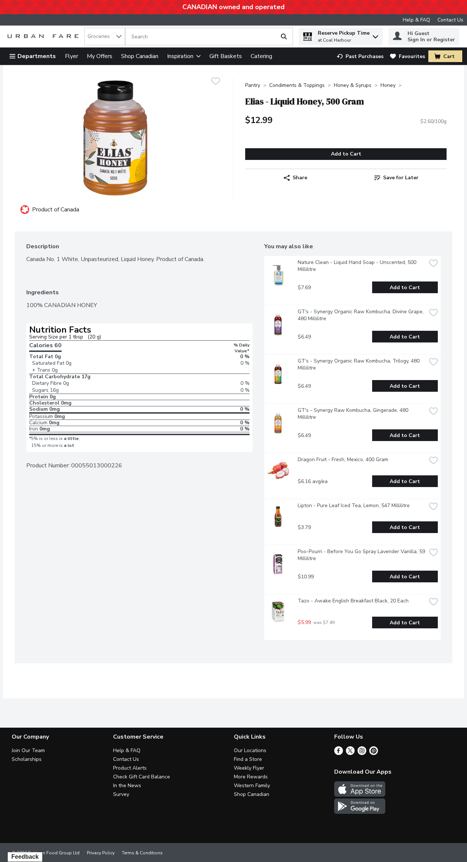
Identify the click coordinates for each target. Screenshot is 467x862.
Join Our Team (28, 750)
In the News (127, 785)
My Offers (99, 56)
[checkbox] (215, 82)
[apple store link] (359, 795)
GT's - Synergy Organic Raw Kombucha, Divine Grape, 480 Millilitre (361, 315)
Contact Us (450, 19)
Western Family (252, 785)
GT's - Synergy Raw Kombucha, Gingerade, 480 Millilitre (354, 414)
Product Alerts (130, 768)
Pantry (252, 85)
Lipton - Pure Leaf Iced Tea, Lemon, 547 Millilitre (354, 505)
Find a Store (248, 759)
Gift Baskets (225, 56)
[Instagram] (362, 753)
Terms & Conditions (142, 853)
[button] (375, 35)
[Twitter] (350, 753)
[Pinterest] (373, 753)
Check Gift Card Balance (141, 776)
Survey (121, 794)
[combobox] (104, 36)
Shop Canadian (139, 56)
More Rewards (251, 776)
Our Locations (250, 750)
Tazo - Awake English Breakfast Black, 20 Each (353, 600)
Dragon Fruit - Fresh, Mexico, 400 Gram (343, 459)
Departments (37, 56)
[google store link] (359, 812)
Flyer (71, 56)
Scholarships (27, 759)
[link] (360, 56)
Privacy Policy (101, 853)
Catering (261, 56)
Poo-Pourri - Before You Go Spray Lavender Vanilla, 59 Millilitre (362, 555)
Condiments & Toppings (297, 85)
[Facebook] (338, 753)
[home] (44, 36)
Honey (388, 85)
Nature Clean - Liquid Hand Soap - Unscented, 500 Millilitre (358, 266)
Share (300, 177)
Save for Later (400, 177)
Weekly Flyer (249, 768)
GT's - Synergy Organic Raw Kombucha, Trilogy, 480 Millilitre (359, 364)
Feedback (25, 857)
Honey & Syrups (352, 85)
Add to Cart (346, 153)
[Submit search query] (284, 36)
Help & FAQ (416, 19)
